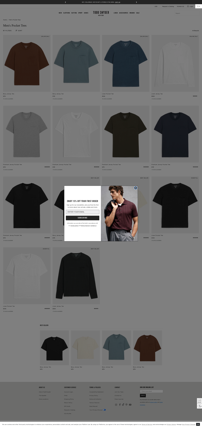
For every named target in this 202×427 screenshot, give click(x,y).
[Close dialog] (135, 188)
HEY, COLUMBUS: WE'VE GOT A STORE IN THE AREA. (101, 2)
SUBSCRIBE (82, 218)
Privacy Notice (171, 424)
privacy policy (74, 225)
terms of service (85, 225)
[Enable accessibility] (199, 406)
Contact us (93, 225)
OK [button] (198, 424)
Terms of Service (147, 424)
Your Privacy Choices (188, 424)
